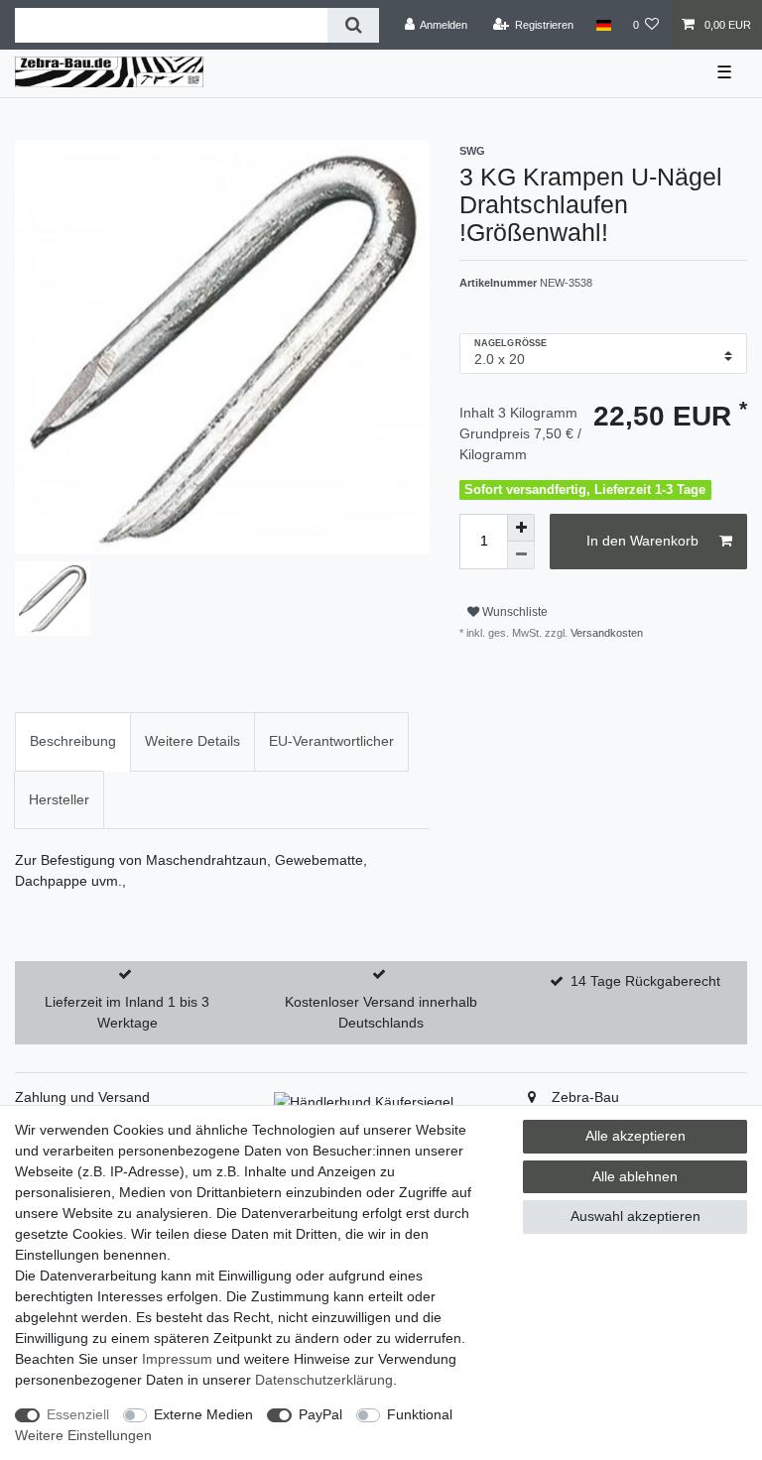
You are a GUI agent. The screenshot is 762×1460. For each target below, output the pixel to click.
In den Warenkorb (642, 540)
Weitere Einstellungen (83, 1435)
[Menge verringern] (521, 555)
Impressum (177, 1359)
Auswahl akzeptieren (635, 1216)
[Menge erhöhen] (521, 528)
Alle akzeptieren (635, 1136)
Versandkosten (605, 633)
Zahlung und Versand (82, 1097)
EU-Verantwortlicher (331, 741)
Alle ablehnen (635, 1176)
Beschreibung (73, 741)
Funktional (419, 1414)
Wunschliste (513, 612)
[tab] (73, 741)
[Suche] (352, 25)
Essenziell (78, 1414)
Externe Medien (203, 1414)
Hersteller (59, 799)
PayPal (320, 1414)
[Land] (602, 25)
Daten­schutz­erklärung (324, 1380)
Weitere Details (192, 741)
